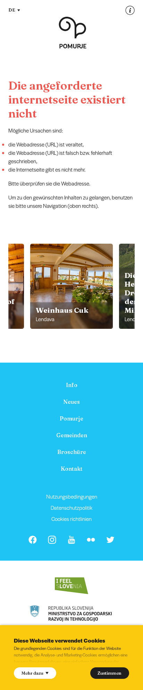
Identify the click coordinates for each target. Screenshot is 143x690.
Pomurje (71, 418)
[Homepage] (72, 32)
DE (11, 10)
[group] (71, 286)
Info (71, 384)
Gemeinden (71, 435)
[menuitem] (71, 385)
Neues (71, 401)
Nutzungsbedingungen (71, 496)
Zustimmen (109, 673)
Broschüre (71, 451)
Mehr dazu (32, 673)
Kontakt (72, 468)
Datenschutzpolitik (71, 507)
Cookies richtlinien (71, 518)
